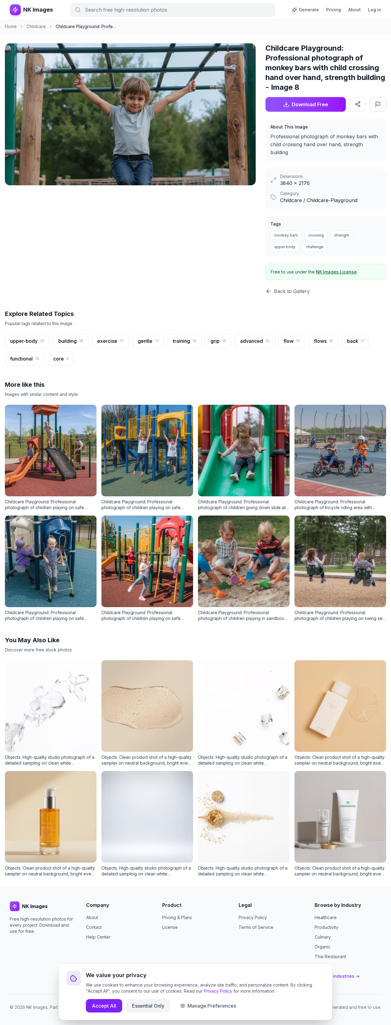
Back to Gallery (292, 291)
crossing (316, 235)
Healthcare (326, 917)
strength (341, 235)
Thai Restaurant (330, 956)
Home (11, 26)
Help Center (98, 937)
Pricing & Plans (177, 917)
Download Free (310, 104)
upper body (284, 246)
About (354, 9)
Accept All (104, 1006)
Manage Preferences (212, 1006)
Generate (309, 9)
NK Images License (336, 271)
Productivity (326, 927)
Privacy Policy (253, 917)
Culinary (323, 937)
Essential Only (148, 1006)
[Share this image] (357, 104)
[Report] (378, 104)
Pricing (333, 9)
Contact (94, 927)
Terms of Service (256, 927)
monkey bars (286, 235)
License (170, 927)
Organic (323, 946)
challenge (314, 246)
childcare (36, 26)
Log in (374, 9)
